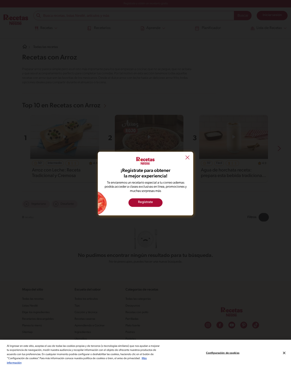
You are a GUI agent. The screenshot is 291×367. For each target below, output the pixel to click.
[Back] (187, 158)
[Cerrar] (284, 353)
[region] (145, 353)
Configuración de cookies (222, 353)
